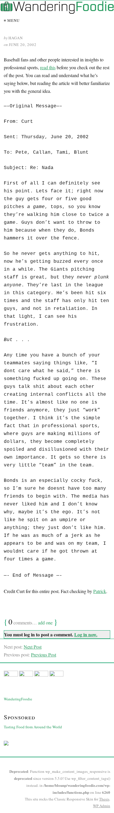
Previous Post (43, 655)
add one (45, 622)
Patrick (99, 591)
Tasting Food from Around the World (33, 726)
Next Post (33, 647)
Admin (101, 805)
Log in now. (85, 634)
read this (48, 67)
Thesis (104, 799)
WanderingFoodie (18, 699)
